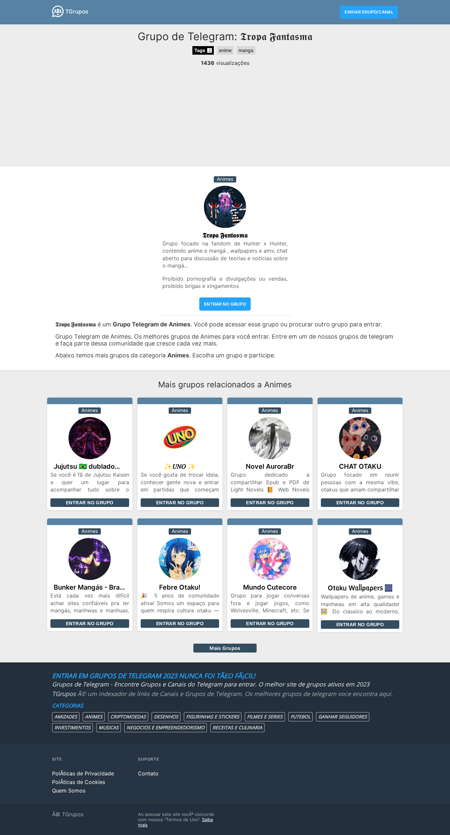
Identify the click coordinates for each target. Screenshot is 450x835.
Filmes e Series (265, 716)
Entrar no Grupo (89, 502)
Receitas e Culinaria (237, 727)
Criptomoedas (128, 716)
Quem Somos (68, 790)
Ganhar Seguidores (342, 716)
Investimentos (72, 727)
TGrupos (76, 11)
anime (225, 50)
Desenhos (166, 716)
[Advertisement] (225, 116)
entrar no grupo (225, 304)
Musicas (108, 727)
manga (246, 50)
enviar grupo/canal (369, 12)
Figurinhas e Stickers (212, 716)
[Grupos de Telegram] (58, 11)
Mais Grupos (225, 648)
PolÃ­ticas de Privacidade (83, 773)
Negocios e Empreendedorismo (166, 727)
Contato (148, 773)
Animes (93, 716)
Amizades (65, 716)
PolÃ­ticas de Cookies (78, 782)
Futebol (300, 716)
